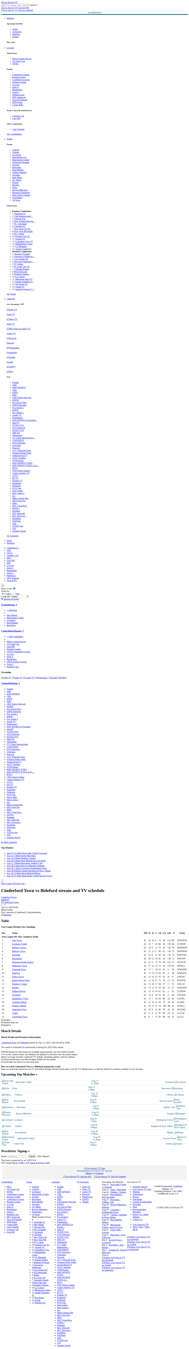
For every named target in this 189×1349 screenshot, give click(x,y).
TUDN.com (17, 526)
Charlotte (38, 1235)
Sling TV (86, 1187)
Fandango (16, 483)
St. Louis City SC (22, 266)
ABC (14, 385)
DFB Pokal (17, 102)
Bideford (5, 900)
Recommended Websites (139, 1210)
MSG (14, 503)
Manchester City (19, 157)
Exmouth (16, 955)
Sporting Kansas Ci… (25, 289)
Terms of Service (37, 1163)
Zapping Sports (19, 531)
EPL (9, 563)
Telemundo (17, 435)
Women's (11, 543)
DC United (19, 234)
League (7, 594)
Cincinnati (38, 1232)
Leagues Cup (18, 116)
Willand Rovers (19, 991)
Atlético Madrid (19, 172)
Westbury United (19, 984)
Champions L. (13, 548)
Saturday (16, 34)
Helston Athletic (19, 1006)
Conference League (21, 79)
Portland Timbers (21, 274)
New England (40, 1230)
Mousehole (17, 958)
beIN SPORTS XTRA (22, 463)
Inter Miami (39, 1224)
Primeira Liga (18, 95)
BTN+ (15, 468)
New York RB (40, 1240)
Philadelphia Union (23, 244)
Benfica (15, 185)
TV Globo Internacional (17, 744)
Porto (14, 187)
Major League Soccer (21, 59)
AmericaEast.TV (19, 455)
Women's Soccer (140, 1187)
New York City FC (22, 229)
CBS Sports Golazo (21, 470)
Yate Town (17, 940)
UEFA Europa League (17, 662)
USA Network (18, 428)
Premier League (19, 82)
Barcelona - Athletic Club (111, 1200)
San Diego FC (21, 284)
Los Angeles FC (21, 259)
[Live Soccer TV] (9, 2)
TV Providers (83, 1182)
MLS (9, 558)
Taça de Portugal (19, 100)
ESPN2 (15, 400)
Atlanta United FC (23, 249)
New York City (40, 1237)
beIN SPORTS (19, 387)
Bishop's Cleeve (19, 947)
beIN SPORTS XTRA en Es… (20, 772)
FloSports (16, 486)
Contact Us (138, 1219)
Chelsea (15, 152)
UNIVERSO (18, 440)
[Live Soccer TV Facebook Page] (114, 1260)
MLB (135, 1229)
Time (17, 594)
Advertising (138, 1194)
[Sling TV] (17, 678)
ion (13, 496)
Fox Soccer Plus (19, 402)
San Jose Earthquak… (24, 261)
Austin (37, 1300)
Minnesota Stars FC (24, 279)
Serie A (15, 87)
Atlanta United (41, 1260)
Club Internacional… (23, 216)
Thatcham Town (19, 1009)
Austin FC (19, 287)
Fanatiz (15, 382)
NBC (14, 395)
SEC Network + (19, 516)
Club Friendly (18, 129)
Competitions (7, 631)
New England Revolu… (25, 221)
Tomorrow (17, 32)
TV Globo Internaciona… (23, 438)
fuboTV (15, 423)
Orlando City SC (22, 236)
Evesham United (19, 944)
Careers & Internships (142, 1202)
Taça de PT (12, 580)
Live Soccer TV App (142, 1189)
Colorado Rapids (21, 269)
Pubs (135, 1207)
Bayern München (20, 190)
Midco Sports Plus (20, 498)
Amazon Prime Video (21, 453)
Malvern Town (18, 951)
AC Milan (16, 180)
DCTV (15, 478)
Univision (16, 445)
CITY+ (15, 475)
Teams (9, 139)
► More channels (9, 842)
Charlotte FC (20, 226)
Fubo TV (86, 1189)
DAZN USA (18, 430)
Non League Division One (13, 883)
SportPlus (16, 518)
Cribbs (15, 1013)
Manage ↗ (12, 605)
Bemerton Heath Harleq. (23, 962)
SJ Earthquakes (40, 1272)
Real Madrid (17, 170)
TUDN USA (18, 425)
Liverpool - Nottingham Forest (111, 1211)
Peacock (16, 448)
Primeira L (11, 575)
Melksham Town (19, 966)
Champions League (21, 74)
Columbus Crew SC (24, 241)
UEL (9, 550)
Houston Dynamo (22, 254)
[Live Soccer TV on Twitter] (114, 1265)
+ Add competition (15, 636)
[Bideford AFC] (6, 915)
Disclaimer (137, 1199)
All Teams (11, 294)
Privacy (136, 1197)
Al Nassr (16, 200)
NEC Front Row (19, 506)
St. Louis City (40, 1277)
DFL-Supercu (13, 578)
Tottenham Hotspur (20, 162)
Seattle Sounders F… (24, 282)
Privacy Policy (18, 1163)
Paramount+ (17, 418)
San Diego (39, 1298)
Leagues (10, 48)
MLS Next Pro (18, 501)
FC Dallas (18, 264)
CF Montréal (21, 246)
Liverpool (16, 155)
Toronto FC (20, 239)
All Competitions (14, 134)
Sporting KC (40, 1303)
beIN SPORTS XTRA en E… (25, 465)
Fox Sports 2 (18, 413)
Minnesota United (42, 1290)
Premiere (16, 511)
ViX (14, 528)
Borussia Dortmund (21, 192)
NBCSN (16, 433)
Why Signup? (43, 1156)
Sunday (15, 37)
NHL (147, 1227)
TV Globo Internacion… (63, 1245)
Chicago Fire (20, 219)
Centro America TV (21, 473)
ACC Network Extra (21, 450)
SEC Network (18, 513)
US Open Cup (18, 61)
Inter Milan (17, 177)
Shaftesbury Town (20, 998)
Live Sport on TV (140, 1224)
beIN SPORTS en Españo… (25, 420)
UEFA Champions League (18, 652)
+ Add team (12, 610)
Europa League (19, 77)
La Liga (15, 85)
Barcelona (16, 167)
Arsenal (15, 150)
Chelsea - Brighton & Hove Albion (114, 1216)
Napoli (15, 182)
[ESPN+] (62, 678)
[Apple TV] (29, 678)
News (9, 540)
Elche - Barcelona (118, 1189)
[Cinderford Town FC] (10, 902)
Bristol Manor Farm (21, 980)
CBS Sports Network (21, 397)
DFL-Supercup (19, 97)
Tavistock (16, 995)
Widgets (136, 1192)
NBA (135, 1227)
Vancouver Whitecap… (24, 256)
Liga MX (16, 118)
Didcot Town (18, 977)
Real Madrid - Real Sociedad (112, 1195)
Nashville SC (20, 214)
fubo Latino (17, 491)
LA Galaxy (20, 277)
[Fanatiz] (53, 678)
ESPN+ (15, 410)
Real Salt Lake (20, 271)
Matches (10, 18)
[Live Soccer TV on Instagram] (114, 1270)
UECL (10, 553)
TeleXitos (16, 521)
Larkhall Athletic (19, 1002)
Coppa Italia (17, 105)
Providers (137, 1204)
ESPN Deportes (19, 405)
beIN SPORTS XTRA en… (63, 1278)
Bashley (15, 987)
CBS (14, 390)
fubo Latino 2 (18, 493)
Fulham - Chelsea (118, 1192)
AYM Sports (18, 460)
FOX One (16, 488)
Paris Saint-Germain (21, 195)
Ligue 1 (15, 92)
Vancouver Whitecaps (37, 1266)
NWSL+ (16, 508)
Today (15, 29)
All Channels (12, 536)
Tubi (14, 523)
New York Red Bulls (23, 231)
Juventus (16, 175)
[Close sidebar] (2, 880)
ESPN (15, 392)
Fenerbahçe (17, 197)
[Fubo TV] (6, 678)
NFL (141, 1227)
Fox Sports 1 (18, 407)
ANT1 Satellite (19, 458)
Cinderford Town (9, 897)
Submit (32, 1156)
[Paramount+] (41, 678)
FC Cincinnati (20, 224)
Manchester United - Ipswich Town (112, 1226)
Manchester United (20, 160)
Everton (15, 165)
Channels (11, 299)
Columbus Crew (42, 1250)
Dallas (36, 1275)
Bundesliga (17, 90)
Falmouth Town (19, 969)
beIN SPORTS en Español (18, 727)
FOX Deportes (18, 443)
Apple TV (16, 415)
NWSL (15, 64)
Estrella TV (17, 481)
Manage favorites (11, 599)
